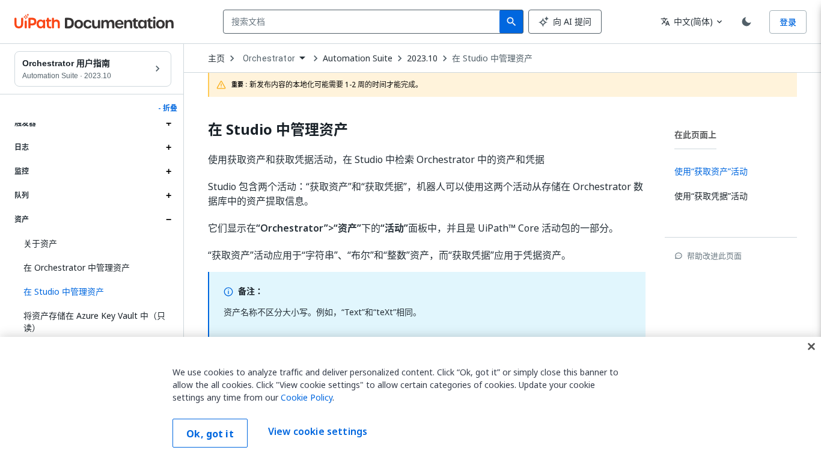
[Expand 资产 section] (168, 219)
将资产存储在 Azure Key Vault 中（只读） (94, 321)
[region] (410, 399)
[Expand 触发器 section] (168, 123)
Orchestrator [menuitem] (269, 58)
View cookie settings (317, 432)
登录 (788, 22)
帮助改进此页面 (714, 256)
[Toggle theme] (746, 21)
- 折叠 (167, 108)
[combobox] (363, 21)
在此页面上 (695, 134)
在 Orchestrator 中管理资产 (76, 267)
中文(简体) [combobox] (687, 21)
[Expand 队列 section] (168, 195)
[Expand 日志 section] (168, 147)
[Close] (811, 346)
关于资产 (40, 243)
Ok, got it (210, 434)
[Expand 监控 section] (168, 171)
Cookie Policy (306, 397)
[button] (92, 292)
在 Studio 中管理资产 (492, 58)
